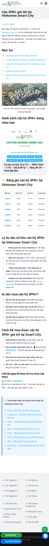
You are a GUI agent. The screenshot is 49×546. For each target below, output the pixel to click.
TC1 (20, 160)
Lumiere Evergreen (13, 522)
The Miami (32, 491)
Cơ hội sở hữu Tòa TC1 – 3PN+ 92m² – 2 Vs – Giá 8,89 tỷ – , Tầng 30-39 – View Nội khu (24, 167)
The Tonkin (32, 496)
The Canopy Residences (33, 160)
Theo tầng (32, 517)
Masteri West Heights (9, 515)
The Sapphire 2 (11, 485)
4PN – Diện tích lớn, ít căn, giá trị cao (22, 441)
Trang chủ (5, 24)
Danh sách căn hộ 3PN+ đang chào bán (21, 55)
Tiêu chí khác (33, 522)
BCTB (30, 156)
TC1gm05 (7, 225)
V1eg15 (7, 204)
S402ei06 (7, 220)
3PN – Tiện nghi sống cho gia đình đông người (25, 437)
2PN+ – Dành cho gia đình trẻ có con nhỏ (23, 433)
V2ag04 (7, 209)
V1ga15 (7, 198)
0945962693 (11, 350)
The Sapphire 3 (11, 491)
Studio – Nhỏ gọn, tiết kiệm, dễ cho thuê (23, 410)
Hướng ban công (35, 512)
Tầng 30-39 (11, 160)
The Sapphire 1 (11, 480)
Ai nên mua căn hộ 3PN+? (16, 71)
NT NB (38, 156)
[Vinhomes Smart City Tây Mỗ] (12, 3)
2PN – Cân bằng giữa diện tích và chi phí (23, 429)
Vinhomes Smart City (10, 32)
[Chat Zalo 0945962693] (45, 536)
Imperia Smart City (13, 509)
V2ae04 (7, 215)
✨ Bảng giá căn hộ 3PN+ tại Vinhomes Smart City (26, 60)
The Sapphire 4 (11, 496)
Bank (23, 156)
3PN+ (16, 156)
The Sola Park (11, 504)
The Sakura (32, 480)
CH (9, 156)
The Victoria (33, 485)
